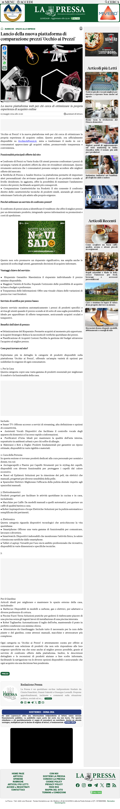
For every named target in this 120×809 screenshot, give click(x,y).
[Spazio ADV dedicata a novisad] (41, 253)
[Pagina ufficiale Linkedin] (108, 785)
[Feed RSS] (114, 785)
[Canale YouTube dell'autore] (29, 703)
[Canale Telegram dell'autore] (32, 703)
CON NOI (54, 773)
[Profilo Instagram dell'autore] (25, 703)
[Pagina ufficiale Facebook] (78, 785)
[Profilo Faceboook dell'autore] (22, 703)
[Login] (18, 1)
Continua (48, 698)
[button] (81, 29)
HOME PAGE (18, 773)
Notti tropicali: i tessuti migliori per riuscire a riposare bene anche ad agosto (102, 94)
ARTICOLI (18, 776)
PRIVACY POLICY (54, 784)
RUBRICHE (18, 781)
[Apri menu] (2, 2)
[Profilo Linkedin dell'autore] (39, 703)
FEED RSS (54, 787)
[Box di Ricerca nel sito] (105, 2)
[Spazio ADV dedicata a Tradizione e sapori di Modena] (12, 21)
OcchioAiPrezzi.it (27, 141)
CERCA (113, 1)
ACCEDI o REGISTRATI (18, 787)
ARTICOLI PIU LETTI (18, 784)
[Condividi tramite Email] (4, 68)
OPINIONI (18, 779)
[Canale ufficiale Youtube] (90, 785)
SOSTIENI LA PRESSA (54, 776)
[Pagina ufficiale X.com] (102, 785)
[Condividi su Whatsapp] (4, 63)
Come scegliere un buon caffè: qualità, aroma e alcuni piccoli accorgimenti (102, 247)
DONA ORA (70, 722)
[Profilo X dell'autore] (36, 703)
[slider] (39, 761)
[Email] (43, 703)
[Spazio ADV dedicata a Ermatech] (101, 213)
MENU (10, 1)
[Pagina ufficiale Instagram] (84, 785)
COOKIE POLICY (54, 781)
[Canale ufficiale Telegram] (96, 785)
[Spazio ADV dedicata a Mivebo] (108, 21)
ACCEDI (26, 1)
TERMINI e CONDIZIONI (54, 792)
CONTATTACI (18, 789)
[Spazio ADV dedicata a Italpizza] (101, 60)
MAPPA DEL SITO (54, 789)
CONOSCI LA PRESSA (54, 779)
